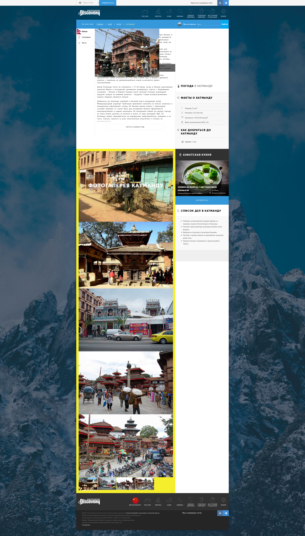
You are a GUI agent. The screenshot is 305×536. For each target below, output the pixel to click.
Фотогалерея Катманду (125, 185)
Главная (100, 24)
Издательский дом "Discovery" (89, 13)
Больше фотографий (164, 454)
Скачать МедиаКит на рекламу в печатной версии (142, 513)
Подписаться (108, 3)
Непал (119, 24)
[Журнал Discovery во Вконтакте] (220, 513)
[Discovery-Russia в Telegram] (226, 3)
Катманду (130, 24)
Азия (110, 24)
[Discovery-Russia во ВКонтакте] (220, 3)
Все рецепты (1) (202, 200)
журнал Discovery (89, 502)
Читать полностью (135, 127)
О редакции (86, 525)
